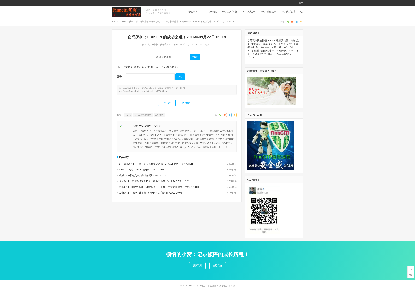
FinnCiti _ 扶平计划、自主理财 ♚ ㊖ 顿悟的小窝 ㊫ (211, 286)
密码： (121, 76)
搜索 (195, 57)
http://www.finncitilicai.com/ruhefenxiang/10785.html (143, 91)
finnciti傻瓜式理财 (143, 115)
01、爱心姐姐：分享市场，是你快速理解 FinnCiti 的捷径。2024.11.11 (156, 164)
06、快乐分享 (288, 11)
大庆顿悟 (159, 115)
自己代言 (218, 265)
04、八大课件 (249, 11)
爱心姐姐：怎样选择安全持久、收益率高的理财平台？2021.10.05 (154, 181)
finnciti (128, 115)
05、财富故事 (268, 11)
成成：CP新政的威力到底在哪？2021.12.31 (142, 175)
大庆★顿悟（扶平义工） (160, 44)
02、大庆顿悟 (210, 11)
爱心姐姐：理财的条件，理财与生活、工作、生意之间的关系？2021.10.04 (159, 187)
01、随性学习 (190, 11)
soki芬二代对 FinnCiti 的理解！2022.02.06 (141, 169)
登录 (301, 2)
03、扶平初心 (229, 11)
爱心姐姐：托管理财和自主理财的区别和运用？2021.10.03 (150, 192)
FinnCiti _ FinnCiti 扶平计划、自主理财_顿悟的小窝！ (137, 21)
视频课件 (197, 265)
